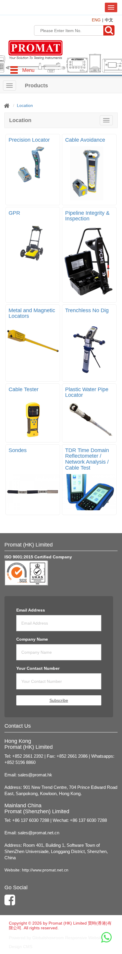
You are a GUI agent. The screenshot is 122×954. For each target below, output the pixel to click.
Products (36, 86)
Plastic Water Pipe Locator (86, 392)
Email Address (30, 610)
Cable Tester (23, 389)
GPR (14, 213)
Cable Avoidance (85, 140)
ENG (96, 20)
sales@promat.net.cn (38, 832)
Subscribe (58, 700)
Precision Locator (29, 140)
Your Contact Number (38, 668)
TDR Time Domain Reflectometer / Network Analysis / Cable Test (87, 459)
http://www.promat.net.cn (45, 870)
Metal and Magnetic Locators (32, 313)
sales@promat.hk (35, 775)
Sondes (18, 450)
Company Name (32, 639)
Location (25, 105)
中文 (109, 20)
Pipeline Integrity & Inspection (87, 216)
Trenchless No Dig (87, 310)
